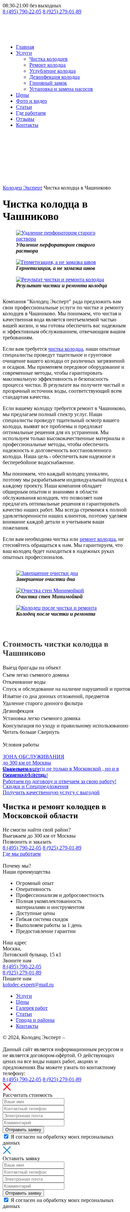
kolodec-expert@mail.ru (28, 984)
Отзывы (25, 119)
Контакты (27, 125)
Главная (25, 47)
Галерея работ (32, 1008)
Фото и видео (31, 101)
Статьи (24, 107)
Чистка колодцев (48, 59)
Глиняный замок (48, 83)
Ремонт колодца (47, 65)
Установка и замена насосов (61, 89)
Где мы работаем (22, 854)
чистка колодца (65, 349)
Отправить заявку (23, 1129)
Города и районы (35, 1020)
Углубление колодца (52, 71)
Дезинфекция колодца (54, 77)
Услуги (24, 53)
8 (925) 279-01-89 (62, 11)
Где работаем (31, 113)
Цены (22, 95)
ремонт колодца (98, 539)
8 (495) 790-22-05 (22, 11)
